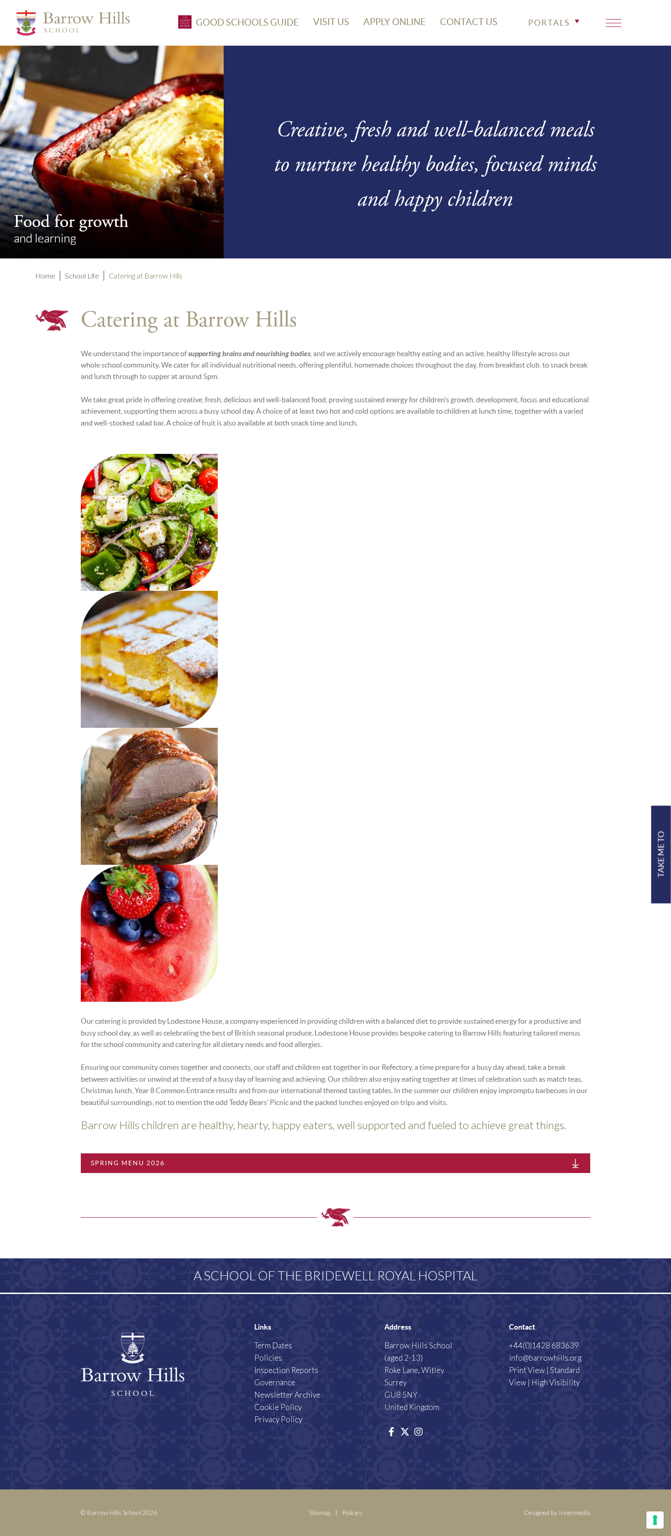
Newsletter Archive (287, 1394)
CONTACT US (469, 22)
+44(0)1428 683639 (544, 1345)
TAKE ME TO (661, 854)
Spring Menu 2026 (128, 1163)
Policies (268, 1357)
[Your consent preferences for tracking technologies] (655, 1520)
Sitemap (319, 1512)
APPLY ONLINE (394, 22)
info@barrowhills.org (545, 1357)
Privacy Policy (278, 1419)
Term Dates (273, 1345)
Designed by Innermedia (557, 1512)
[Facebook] (391, 1431)
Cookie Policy (278, 1407)
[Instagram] (418, 1431)
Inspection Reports (286, 1370)
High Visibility (555, 1382)
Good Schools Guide (246, 22)
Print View (527, 1370)
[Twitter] (404, 1431)
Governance (274, 1382)
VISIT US (331, 22)
